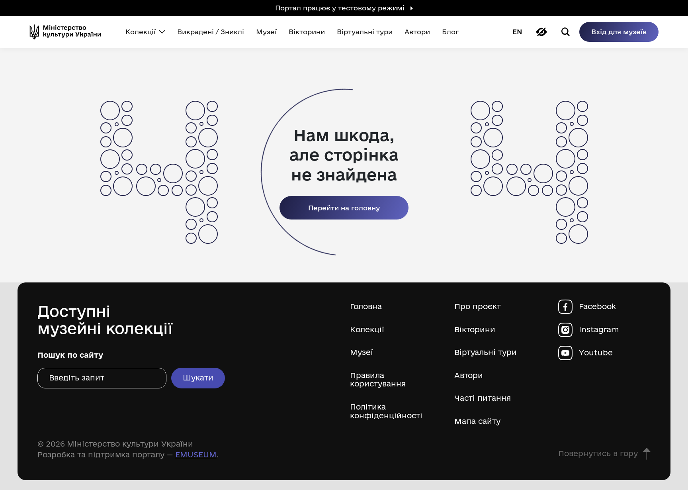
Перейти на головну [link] (344, 208)
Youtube (596, 353)
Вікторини (474, 329)
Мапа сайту (477, 421)
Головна (366, 306)
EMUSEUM (196, 454)
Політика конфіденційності (386, 411)
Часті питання (482, 398)
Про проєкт (477, 306)
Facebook (597, 306)
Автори (468, 375)
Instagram (599, 329)
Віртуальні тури (485, 352)
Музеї (361, 352)
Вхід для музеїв (619, 31)
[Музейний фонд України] (68, 32)
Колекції (367, 329)
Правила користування (378, 379)
